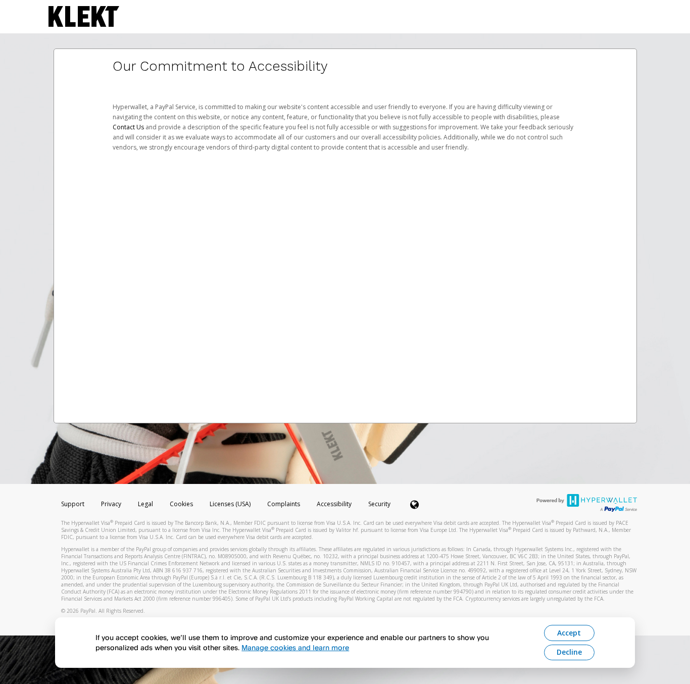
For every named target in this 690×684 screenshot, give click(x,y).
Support (72, 504)
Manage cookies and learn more (295, 647)
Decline (569, 652)
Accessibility (334, 504)
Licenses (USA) (231, 504)
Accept (569, 633)
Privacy (111, 504)
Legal (145, 504)
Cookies (181, 504)
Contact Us (129, 127)
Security (379, 504)
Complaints (284, 504)
